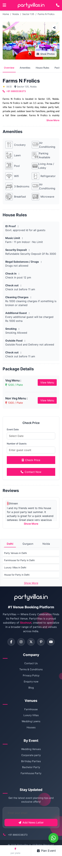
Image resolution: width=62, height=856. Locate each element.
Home (6, 14)
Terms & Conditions (31, 669)
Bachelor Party (31, 767)
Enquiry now (31, 681)
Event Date (13, 429)
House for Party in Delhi (16, 574)
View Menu (47, 382)
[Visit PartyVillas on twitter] (31, 642)
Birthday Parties (31, 761)
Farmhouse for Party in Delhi (19, 560)
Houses (31, 727)
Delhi (10, 543)
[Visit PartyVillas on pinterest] (41, 642)
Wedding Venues (31, 749)
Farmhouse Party (31, 773)
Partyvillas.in (24, 845)
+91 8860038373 (16, 91)
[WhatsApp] (53, 838)
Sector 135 (28, 14)
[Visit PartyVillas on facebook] (11, 642)
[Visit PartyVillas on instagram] (21, 642)
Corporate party (31, 755)
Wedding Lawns (31, 721)
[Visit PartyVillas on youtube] (51, 642)
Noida (15, 14)
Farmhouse (31, 709)
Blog (31, 687)
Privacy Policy (31, 675)
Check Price (32, 460)
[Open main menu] (4, 5)
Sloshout (25, 622)
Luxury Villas (31, 715)
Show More (52, 120)
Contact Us (31, 663)
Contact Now (33, 472)
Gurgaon (27, 543)
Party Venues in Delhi (15, 553)
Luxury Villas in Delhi (15, 567)
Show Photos (47, 53)
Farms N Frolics (46, 14)
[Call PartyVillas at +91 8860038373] (57, 5)
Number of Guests (17, 443)
